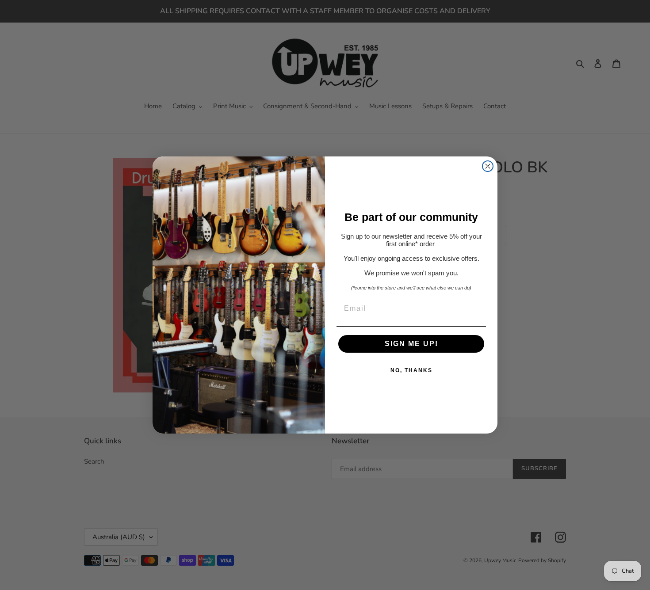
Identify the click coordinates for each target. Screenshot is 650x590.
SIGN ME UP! (411, 343)
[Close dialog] (487, 166)
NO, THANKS (411, 370)
